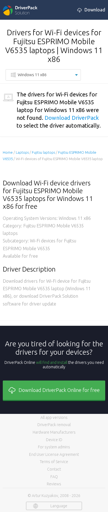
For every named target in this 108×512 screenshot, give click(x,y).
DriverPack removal (54, 424)
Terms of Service (54, 461)
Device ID (54, 440)
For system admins (54, 447)
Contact (54, 469)
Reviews (54, 484)
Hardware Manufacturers (54, 432)
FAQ (54, 476)
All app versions (54, 417)
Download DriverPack (72, 118)
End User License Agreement (54, 454)
